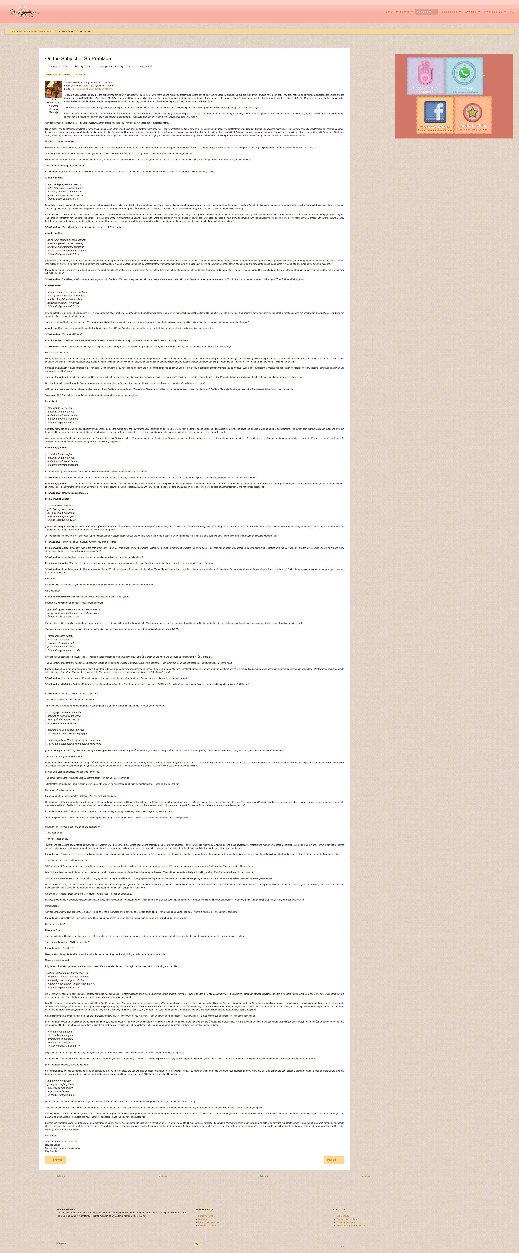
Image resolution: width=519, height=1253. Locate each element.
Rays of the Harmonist (208, 1222)
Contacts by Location (347, 1219)
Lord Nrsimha (80, 74)
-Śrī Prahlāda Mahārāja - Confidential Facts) (92, 89)
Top (342, 1246)
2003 (64, 66)
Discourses (203, 1219)
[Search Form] (511, 11)
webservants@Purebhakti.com (351, 1225)
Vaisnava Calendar (207, 1225)
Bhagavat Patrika (206, 1216)
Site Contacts (343, 1216)
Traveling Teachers (346, 1222)
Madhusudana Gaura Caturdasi (58, 74)
